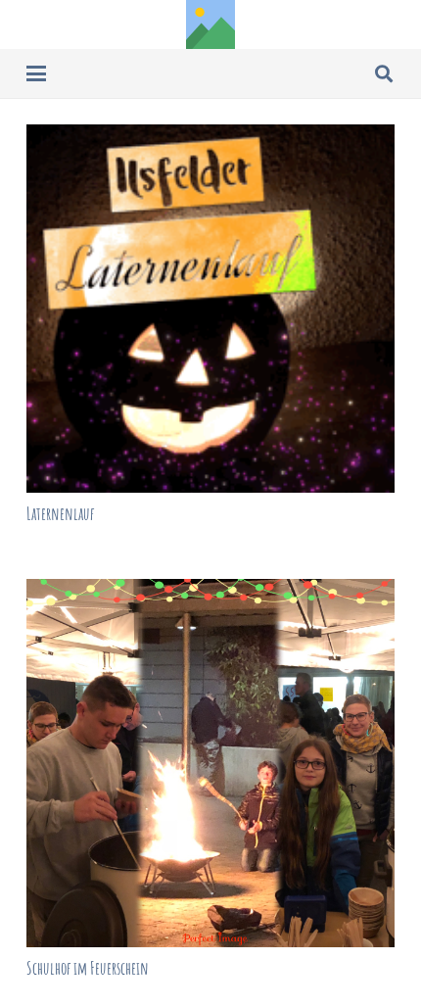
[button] (37, 73)
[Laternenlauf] (210, 308)
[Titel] (210, 24)
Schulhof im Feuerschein (87, 968)
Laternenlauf (60, 513)
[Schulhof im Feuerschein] (210, 763)
